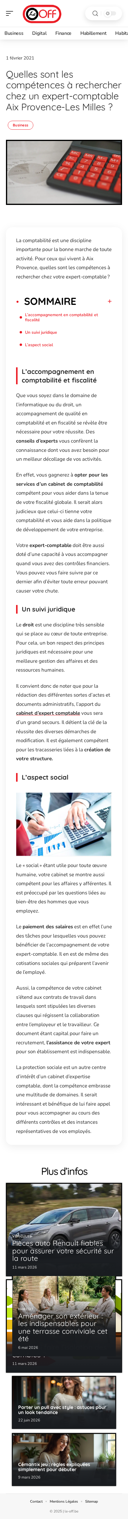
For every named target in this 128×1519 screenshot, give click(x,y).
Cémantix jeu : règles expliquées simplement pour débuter (54, 1467)
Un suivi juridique (41, 332)
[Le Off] (43, 13)
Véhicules (22, 1236)
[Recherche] (95, 13)
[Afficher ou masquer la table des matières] (94, 301)
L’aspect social (39, 345)
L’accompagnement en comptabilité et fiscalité (61, 317)
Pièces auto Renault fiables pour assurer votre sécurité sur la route (63, 1250)
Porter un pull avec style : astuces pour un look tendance (62, 1409)
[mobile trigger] (11, 13)
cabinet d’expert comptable (48, 713)
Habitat (26, 1309)
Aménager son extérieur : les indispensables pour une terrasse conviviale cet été (62, 1327)
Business (20, 125)
